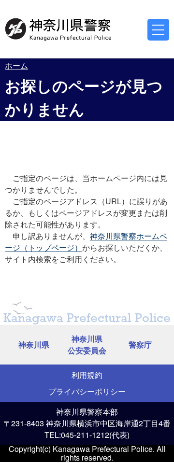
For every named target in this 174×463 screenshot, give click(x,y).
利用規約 (87, 374)
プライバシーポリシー (87, 391)
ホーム (16, 65)
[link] (59, 28)
